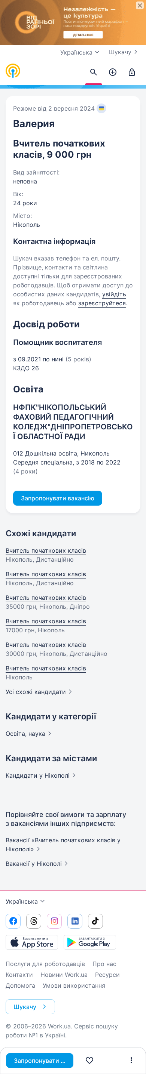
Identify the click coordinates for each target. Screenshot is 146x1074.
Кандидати (38, 775)
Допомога (20, 985)
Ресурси (107, 974)
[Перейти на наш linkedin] (74, 921)
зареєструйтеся (102, 303)
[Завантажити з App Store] (32, 942)
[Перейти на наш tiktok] (95, 921)
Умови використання (74, 985)
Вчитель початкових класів (46, 550)
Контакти (19, 974)
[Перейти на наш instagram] (54, 921)
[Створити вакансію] (112, 72)
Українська (22, 901)
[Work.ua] (13, 71)
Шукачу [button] (24, 1006)
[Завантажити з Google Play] (90, 942)
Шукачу (120, 52)
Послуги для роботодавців (45, 963)
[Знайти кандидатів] (93, 72)
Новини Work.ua (64, 974)
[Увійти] (131, 72)
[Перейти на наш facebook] (13, 921)
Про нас (104, 963)
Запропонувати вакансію (43, 1060)
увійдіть (114, 294)
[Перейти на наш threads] (33, 921)
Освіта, (25, 733)
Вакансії (34, 863)
